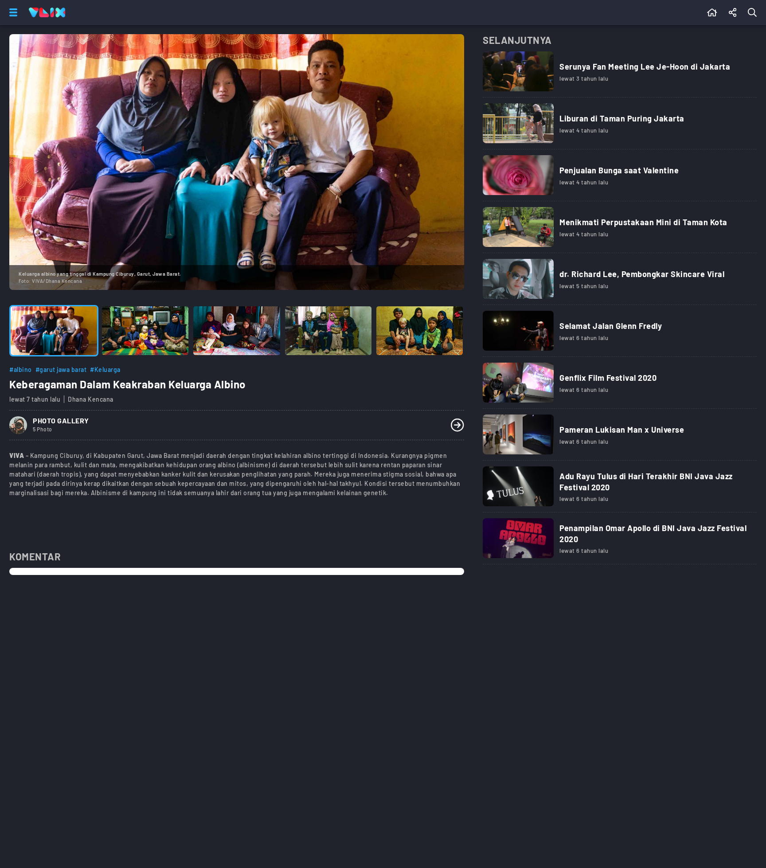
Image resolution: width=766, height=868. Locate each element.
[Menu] (11, 12)
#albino (20, 369)
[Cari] (754, 12)
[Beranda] (712, 12)
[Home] (47, 12)
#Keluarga (105, 369)
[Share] (733, 12)
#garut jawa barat (61, 369)
